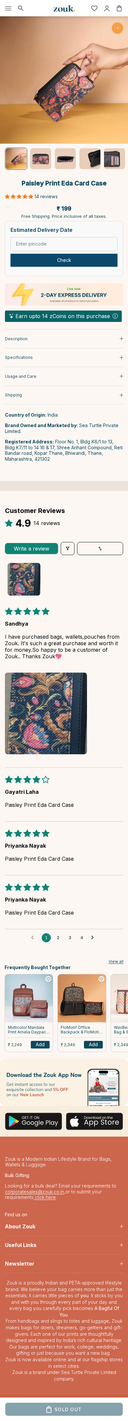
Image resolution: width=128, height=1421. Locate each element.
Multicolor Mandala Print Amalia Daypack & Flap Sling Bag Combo (28, 1030)
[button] (19, 196)
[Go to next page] (94, 937)
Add (40, 1044)
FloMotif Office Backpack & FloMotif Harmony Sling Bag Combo (80, 1030)
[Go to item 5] (114, 159)
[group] (64, 1082)
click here (44, 1197)
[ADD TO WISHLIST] (48, 979)
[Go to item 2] (41, 159)
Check (64, 260)
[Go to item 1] (16, 159)
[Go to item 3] (65, 159)
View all (116, 961)
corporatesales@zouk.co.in (34, 1191)
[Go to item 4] (90, 159)
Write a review (31, 548)
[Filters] (68, 548)
